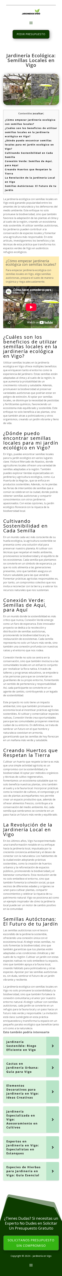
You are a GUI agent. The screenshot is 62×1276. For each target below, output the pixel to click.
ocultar (38, 113)
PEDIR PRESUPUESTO (31, 34)
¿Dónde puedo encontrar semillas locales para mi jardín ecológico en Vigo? (29, 144)
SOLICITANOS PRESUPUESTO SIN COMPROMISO (31, 1243)
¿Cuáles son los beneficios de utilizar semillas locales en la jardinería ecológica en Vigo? (31, 132)
